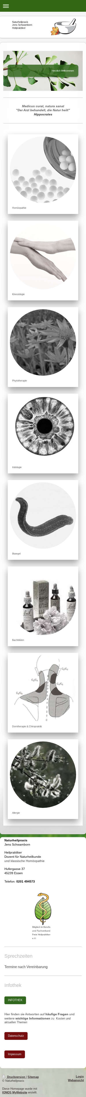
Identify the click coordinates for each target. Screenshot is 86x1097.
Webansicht (76, 1080)
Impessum (14, 1054)
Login (80, 1076)
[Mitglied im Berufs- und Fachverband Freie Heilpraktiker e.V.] (43, 908)
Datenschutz (16, 1035)
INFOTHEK (15, 1000)
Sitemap (33, 1077)
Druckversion (16, 1077)
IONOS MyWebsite (14, 1092)
